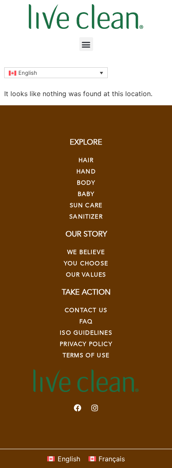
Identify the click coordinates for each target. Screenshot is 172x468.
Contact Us (86, 310)
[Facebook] (77, 407)
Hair (86, 160)
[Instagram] (94, 407)
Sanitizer (86, 217)
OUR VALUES (86, 275)
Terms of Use (86, 355)
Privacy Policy (86, 344)
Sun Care (86, 205)
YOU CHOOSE (86, 263)
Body (86, 183)
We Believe (86, 252)
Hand (86, 172)
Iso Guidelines (86, 333)
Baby (86, 194)
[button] (86, 44)
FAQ (86, 322)
